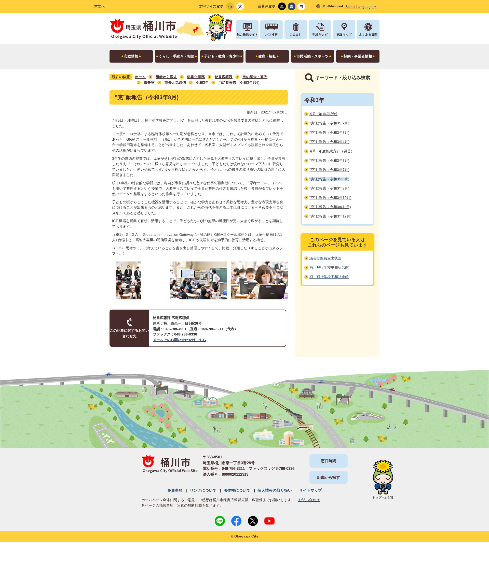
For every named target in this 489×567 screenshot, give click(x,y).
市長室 (149, 82)
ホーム (140, 77)
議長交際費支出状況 (325, 258)
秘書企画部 (196, 77)
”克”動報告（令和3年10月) (330, 198)
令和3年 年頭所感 (323, 114)
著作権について (237, 490)
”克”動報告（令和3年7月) (329, 170)
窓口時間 (328, 461)
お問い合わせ (309, 500)
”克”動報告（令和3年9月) (329, 188)
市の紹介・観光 (254, 77)
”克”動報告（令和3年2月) (329, 123)
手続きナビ (320, 34)
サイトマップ (310, 490)
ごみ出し (296, 34)
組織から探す (166, 77)
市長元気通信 (175, 82)
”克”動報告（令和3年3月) (329, 132)
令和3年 (202, 82)
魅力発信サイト (247, 34)
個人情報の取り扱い (274, 490)
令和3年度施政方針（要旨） (331, 151)
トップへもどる (383, 497)
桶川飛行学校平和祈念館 (329, 267)
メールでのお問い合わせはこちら (179, 340)
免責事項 (175, 490)
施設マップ (344, 34)
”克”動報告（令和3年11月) (330, 207)
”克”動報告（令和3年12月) (330, 216)
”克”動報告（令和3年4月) (329, 142)
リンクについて (203, 490)
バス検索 (271, 34)
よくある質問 (368, 34)
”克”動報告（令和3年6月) (329, 160)
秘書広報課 (224, 77)
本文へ (99, 6)
